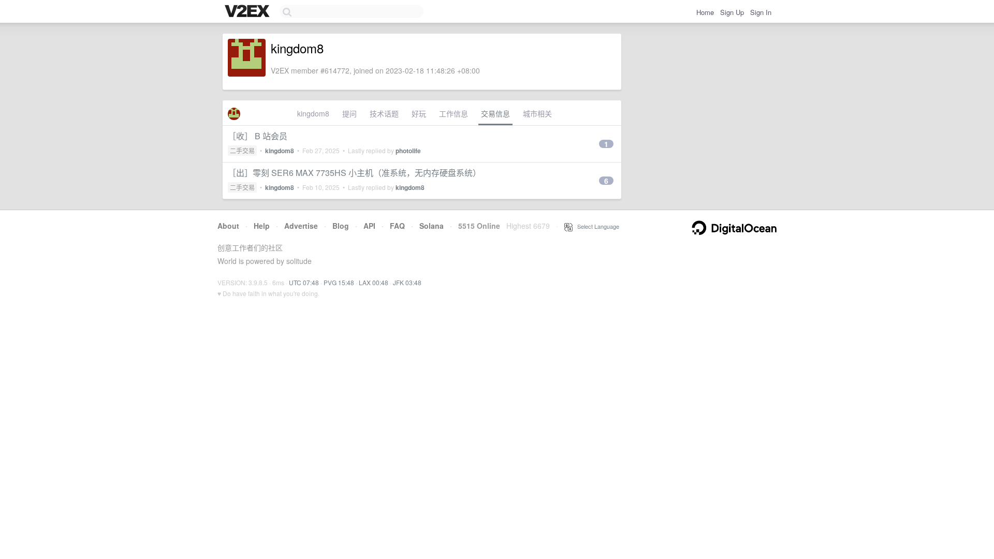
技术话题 (384, 113)
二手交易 (242, 150)
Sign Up (732, 12)
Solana (431, 225)
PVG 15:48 (339, 282)
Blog (340, 225)
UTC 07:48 (304, 282)
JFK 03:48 (407, 282)
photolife (408, 150)
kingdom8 (313, 113)
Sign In (760, 12)
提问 (349, 113)
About (228, 225)
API (369, 225)
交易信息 (495, 113)
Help (262, 225)
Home (705, 12)
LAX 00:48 (373, 282)
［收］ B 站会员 (257, 136)
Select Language (596, 226)
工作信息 (453, 113)
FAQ (397, 225)
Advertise (301, 225)
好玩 (419, 113)
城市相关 (537, 113)
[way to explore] (248, 12)
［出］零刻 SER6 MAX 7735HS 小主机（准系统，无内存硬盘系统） (354, 173)
